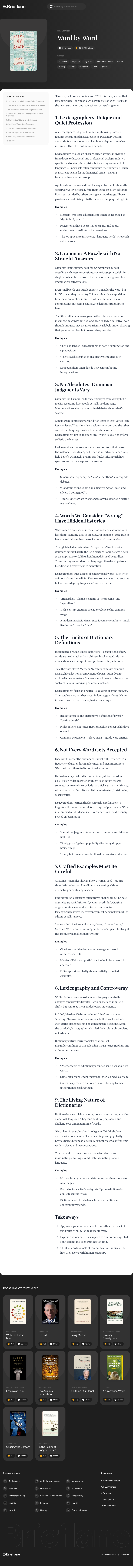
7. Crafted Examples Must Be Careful (21, 128)
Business (13, 1488)
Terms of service (108, 1505)
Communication (79, 1510)
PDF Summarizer (108, 1486)
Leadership (45, 1488)
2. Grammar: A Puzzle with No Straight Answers (25, 105)
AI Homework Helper (110, 1480)
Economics (77, 1488)
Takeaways (10, 141)
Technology (14, 1481)
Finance (44, 1503)
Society (12, 1503)
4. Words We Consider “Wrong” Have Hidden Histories (24, 115)
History (43, 1510)
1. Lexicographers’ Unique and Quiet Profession (25, 101)
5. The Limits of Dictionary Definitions (21, 120)
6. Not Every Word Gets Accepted (20, 124)
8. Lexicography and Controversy (20, 132)
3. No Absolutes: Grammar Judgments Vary (24, 109)
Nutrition (13, 1510)
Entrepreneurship (17, 1495)
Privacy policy (107, 1499)
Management (78, 1481)
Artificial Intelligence (50, 1481)
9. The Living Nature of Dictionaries (20, 137)
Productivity (77, 1495)
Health (75, 1503)
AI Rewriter (106, 1493)
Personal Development (51, 1495)
